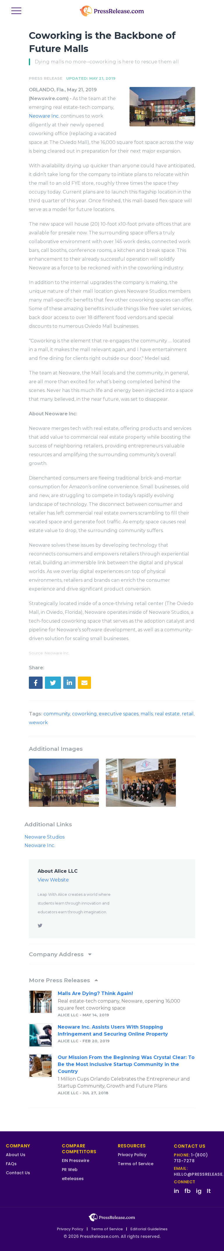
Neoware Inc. (44, 116)
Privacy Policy (132, 1155)
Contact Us (18, 1173)
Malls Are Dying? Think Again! (95, 993)
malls (147, 714)
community (56, 714)
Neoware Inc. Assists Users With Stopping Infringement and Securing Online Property (113, 1030)
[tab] (112, 954)
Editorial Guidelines (148, 1229)
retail (188, 714)
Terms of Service (135, 1164)
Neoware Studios (44, 837)
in (176, 1191)
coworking (84, 714)
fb (187, 1191)
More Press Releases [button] (60, 980)
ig (199, 1191)
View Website (53, 880)
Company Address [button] (57, 954)
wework (38, 722)
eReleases (73, 1179)
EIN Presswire (75, 1160)
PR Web (70, 1169)
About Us (15, 1155)
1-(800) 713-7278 (191, 1158)
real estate (167, 714)
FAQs (11, 1164)
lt (209, 1191)
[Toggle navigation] (16, 11)
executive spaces (119, 714)
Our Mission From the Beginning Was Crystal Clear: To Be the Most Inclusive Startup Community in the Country (126, 1064)
